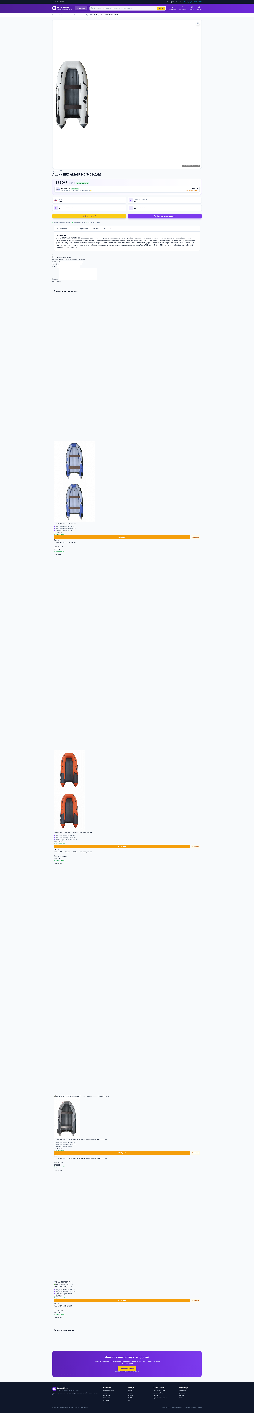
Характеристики (81, 228)
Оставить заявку (127, 1368)
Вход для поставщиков (194, 2)
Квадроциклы (107, 1398)
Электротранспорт (108, 1390)
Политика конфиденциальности (172, 1407)
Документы (182, 1393)
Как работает (182, 1390)
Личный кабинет (158, 1393)
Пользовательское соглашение (192, 1407)
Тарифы (155, 1395)
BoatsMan (63, 856)
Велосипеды (106, 1395)
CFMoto (130, 1398)
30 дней (123, 537)
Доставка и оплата (103, 228)
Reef (61, 547)
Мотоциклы (106, 1393)
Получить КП (90, 216)
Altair (61, 201)
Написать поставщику (166, 216)
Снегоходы (106, 1400)
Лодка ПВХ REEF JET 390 (63, 1287)
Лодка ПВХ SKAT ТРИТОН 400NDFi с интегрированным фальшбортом (80, 1139)
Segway (130, 1393)
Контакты (181, 1395)
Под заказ (58, 554)
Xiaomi (130, 1390)
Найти (161, 8)
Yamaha (130, 1395)
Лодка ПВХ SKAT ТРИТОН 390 (65, 523)
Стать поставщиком (159, 1390)
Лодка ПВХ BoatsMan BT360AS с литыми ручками (73, 833)
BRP (129, 1400)
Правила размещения (160, 1398)
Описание (63, 228)
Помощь (181, 1398)
